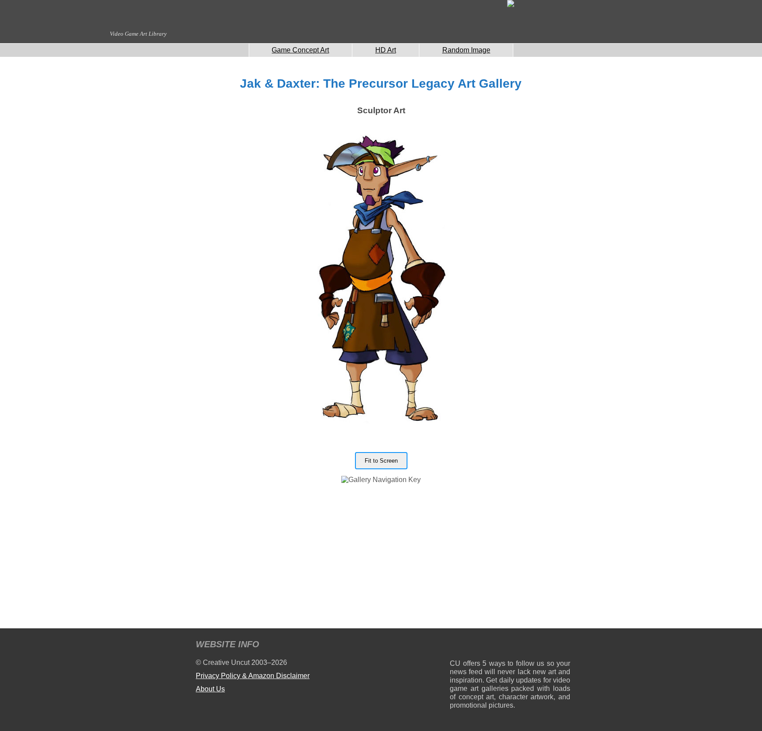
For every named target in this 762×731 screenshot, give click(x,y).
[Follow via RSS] (456, 645)
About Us (210, 689)
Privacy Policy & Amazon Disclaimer (253, 675)
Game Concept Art (300, 50)
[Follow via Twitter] (536, 645)
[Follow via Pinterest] (563, 645)
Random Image (466, 50)
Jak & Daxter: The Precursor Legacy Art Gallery (381, 83)
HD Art (385, 50)
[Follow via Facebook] (510, 645)
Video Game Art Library (138, 33)
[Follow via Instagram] (483, 645)
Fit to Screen (381, 460)
